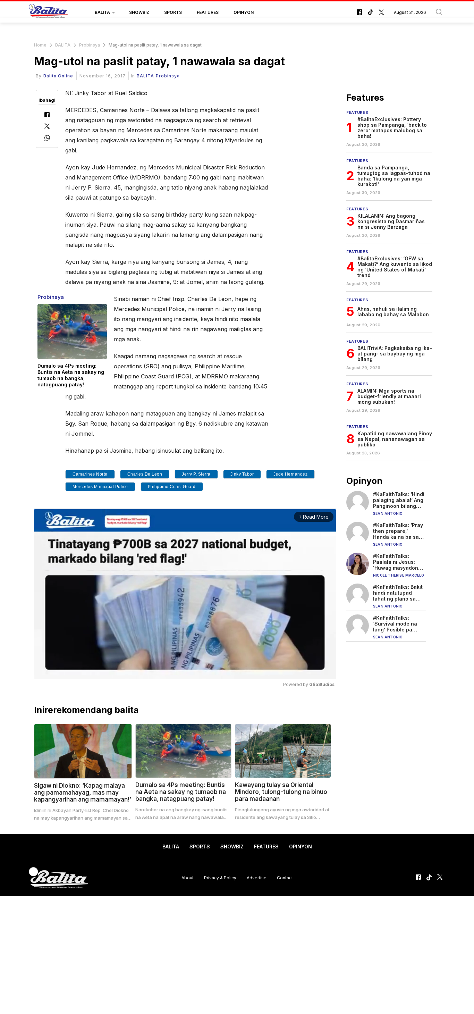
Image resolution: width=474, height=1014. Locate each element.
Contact (285, 877)
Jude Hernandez (290, 474)
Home (40, 45)
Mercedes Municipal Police (100, 486)
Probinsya (89, 45)
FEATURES (208, 12)
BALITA (102, 12)
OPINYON (244, 12)
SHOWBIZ (139, 12)
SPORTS (173, 12)
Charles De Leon (144, 474)
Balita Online (58, 75)
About (187, 877)
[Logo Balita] (48, 12)
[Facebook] (47, 115)
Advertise (256, 877)
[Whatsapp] (47, 139)
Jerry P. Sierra (196, 474)
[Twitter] (47, 127)
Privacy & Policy (220, 877)
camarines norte (90, 474)
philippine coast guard (172, 486)
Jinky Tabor (242, 474)
